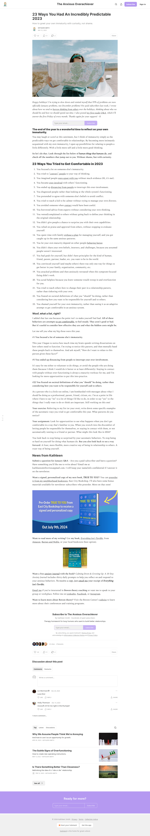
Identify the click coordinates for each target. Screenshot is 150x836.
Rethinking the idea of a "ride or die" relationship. (52, 770)
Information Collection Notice (74, 635)
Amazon (36, 542)
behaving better (94, 243)
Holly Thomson (44, 702)
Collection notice (91, 819)
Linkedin (71, 594)
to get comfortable (65, 321)
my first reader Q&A (96, 113)
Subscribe (130, 4)
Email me (37, 590)
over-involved (55, 183)
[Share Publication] (121, 4)
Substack (63, 831)
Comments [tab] (38, 669)
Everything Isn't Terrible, (92, 538)
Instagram (95, 594)
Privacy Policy (92, 635)
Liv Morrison (43, 691)
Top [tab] (35, 728)
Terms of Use (86, 633)
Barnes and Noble (50, 542)
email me (83, 581)
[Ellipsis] (116, 691)
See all (37, 783)
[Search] (116, 4)
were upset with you (68, 178)
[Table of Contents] (2, 418)
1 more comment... (39, 716)
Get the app (86, 825)
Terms (81, 819)
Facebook (81, 594)
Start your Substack (69, 825)
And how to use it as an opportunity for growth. (51, 737)
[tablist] (42, 669)
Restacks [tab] (47, 669)
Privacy (74, 819)
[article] (75, 739)
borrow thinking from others (66, 109)
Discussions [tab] (50, 728)
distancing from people (62, 187)
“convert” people (57, 174)
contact (68, 205)
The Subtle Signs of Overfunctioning (52, 750)
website (103, 600)
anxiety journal (52, 574)
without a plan (71, 235)
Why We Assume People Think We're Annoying (57, 734)
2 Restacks (59, 644)
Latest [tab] (41, 728)
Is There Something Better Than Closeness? (56, 767)
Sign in (143, 4)
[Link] (29, 131)
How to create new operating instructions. (49, 754)
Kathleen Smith (43, 28)
